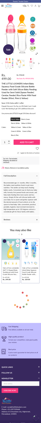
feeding (13, 195)
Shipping (6, 160)
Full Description (10, 176)
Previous (5, 34)
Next (35, 34)
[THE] (9, 63)
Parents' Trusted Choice (20, 1)
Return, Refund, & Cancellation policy (17, 168)
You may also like (20, 230)
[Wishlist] (32, 6)
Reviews (7, 219)
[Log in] (35, 6)
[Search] (28, 6)
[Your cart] (39, 6)
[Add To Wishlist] (37, 148)
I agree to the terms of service (29, 153)
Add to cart (27, 142)
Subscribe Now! (10, 390)
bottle (30, 197)
